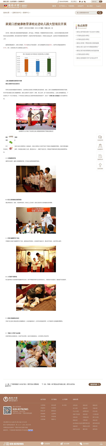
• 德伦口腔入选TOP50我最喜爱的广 (87, 47)
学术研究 (53, 408)
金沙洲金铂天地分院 (78, 423)
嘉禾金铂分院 (96, 423)
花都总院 (75, 426)
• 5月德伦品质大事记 (82, 54)
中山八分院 (76, 411)
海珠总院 (85, 405)
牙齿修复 (43, 413)
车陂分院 (95, 408)
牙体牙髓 (43, 416)
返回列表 (93, 384)
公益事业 (53, 413)
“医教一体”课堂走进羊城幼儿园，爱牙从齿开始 (61, 384)
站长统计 (25, 430)
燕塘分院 (85, 408)
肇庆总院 (85, 429)
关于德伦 (62, 6)
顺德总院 (95, 405)
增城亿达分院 (86, 426)
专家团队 (71, 6)
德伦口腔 (37, 28)
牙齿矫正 (43, 408)
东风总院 (75, 405)
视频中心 (53, 419)
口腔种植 (43, 405)
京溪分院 (75, 417)
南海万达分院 (76, 429)
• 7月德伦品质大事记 (82, 35)
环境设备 (53, 416)
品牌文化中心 (16, 12)
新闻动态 (53, 410)
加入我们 (90, 6)
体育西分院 (86, 411)
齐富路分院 (86, 417)
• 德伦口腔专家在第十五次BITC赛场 (87, 32)
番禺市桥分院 (86, 423)
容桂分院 (95, 420)
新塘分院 (75, 420)
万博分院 (85, 420)
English (98, 6)
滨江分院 (75, 408)
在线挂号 (81, 6)
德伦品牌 (53, 405)
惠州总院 (95, 429)
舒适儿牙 (43, 410)
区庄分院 (95, 411)
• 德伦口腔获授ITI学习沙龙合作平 (87, 58)
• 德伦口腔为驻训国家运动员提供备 (87, 50)
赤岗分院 (85, 414)
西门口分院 (96, 417)
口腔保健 (43, 419)
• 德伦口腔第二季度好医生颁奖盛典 (87, 43)
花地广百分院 (76, 414)
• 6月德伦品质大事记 (82, 39)
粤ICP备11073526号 (22, 422)
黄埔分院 (95, 426)
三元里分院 (96, 414)
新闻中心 (26, 12)
